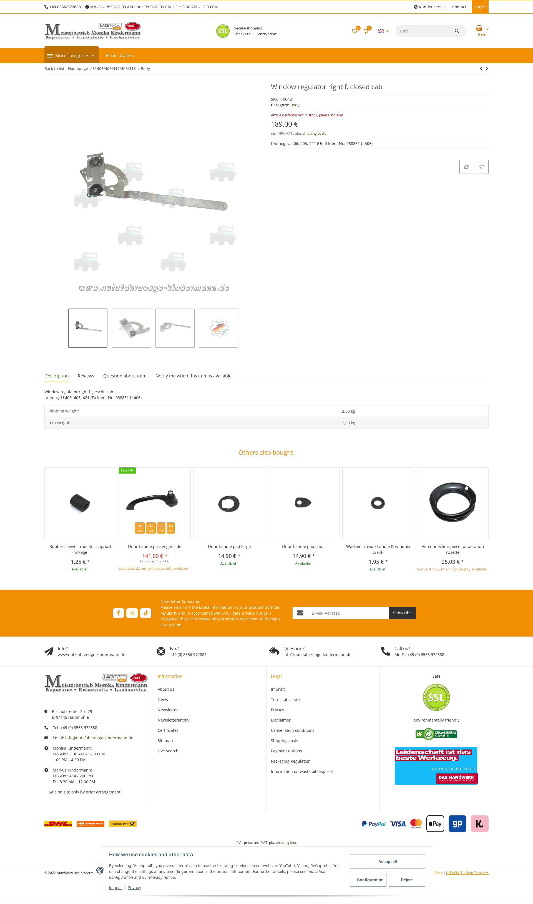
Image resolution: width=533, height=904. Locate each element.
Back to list (54, 68)
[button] (430, 6)
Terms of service (286, 699)
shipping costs (314, 133)
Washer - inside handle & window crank (378, 549)
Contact (459, 6)
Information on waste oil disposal (302, 771)
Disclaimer (281, 720)
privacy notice (255, 613)
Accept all (387, 861)
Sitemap (165, 740)
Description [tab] (56, 376)
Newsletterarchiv (173, 720)
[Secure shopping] (223, 31)
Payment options (286, 750)
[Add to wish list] (482, 167)
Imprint (115, 887)
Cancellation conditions (293, 730)
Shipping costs (284, 740)
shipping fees (286, 842)
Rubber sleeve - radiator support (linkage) (80, 549)
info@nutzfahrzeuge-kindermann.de (99, 737)
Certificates (168, 730)
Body (295, 104)
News (163, 699)
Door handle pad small (304, 546)
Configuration (370, 879)
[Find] (460, 31)
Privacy (134, 887)
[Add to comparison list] (466, 167)
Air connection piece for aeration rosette (453, 549)
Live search (168, 750)
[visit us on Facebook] (118, 613)
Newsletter (168, 709)
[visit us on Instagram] (132, 613)
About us (166, 689)
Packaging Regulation (291, 761)
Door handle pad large (229, 546)
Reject (407, 879)
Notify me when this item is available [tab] (193, 376)
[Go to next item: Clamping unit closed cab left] (481, 68)
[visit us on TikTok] (145, 613)
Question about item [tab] (125, 376)
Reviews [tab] (86, 376)
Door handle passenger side (154, 546)
